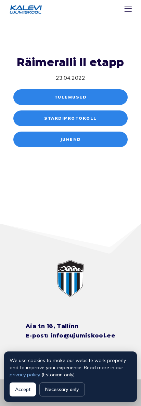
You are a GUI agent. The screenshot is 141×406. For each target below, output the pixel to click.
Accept (22, 389)
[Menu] (129, 10)
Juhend (70, 139)
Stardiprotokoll (70, 118)
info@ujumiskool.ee (83, 335)
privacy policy (25, 375)
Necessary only (62, 389)
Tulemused (70, 97)
